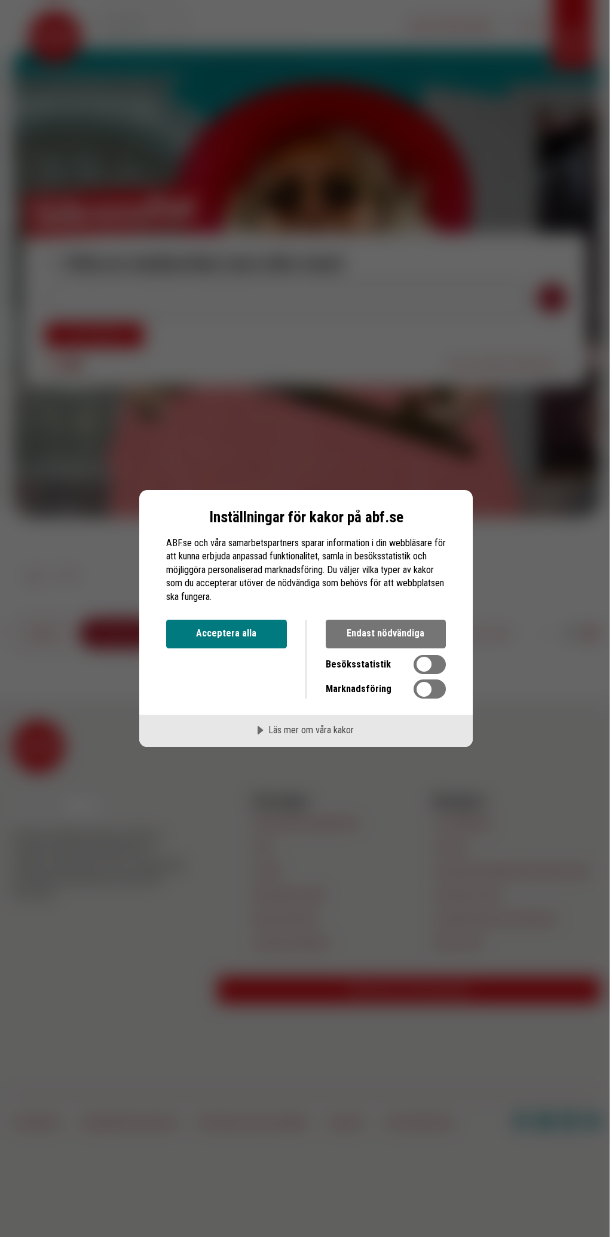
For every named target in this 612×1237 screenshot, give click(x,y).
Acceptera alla (226, 633)
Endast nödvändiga (385, 633)
